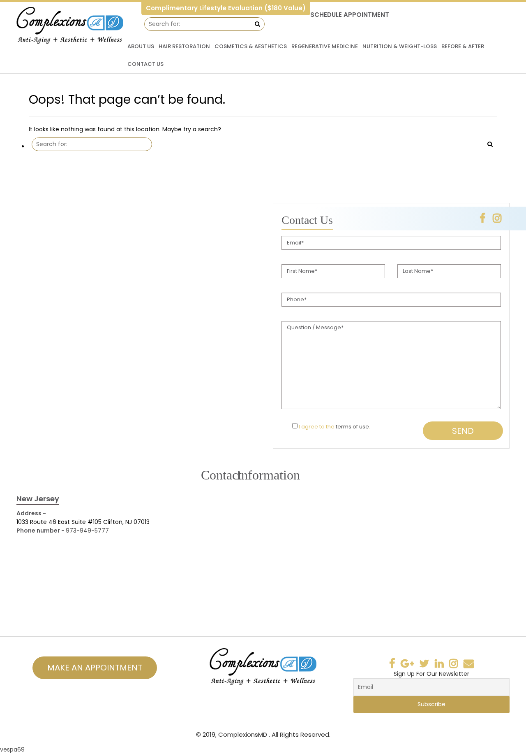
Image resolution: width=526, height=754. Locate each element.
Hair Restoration (184, 46)
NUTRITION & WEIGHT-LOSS (399, 46)
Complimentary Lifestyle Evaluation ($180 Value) (226, 8)
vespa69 (12, 749)
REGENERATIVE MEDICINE (324, 46)
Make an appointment (94, 667)
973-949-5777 (87, 530)
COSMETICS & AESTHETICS (251, 46)
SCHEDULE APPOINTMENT (349, 14)
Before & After (462, 46)
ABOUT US (140, 46)
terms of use (352, 427)
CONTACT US (145, 64)
